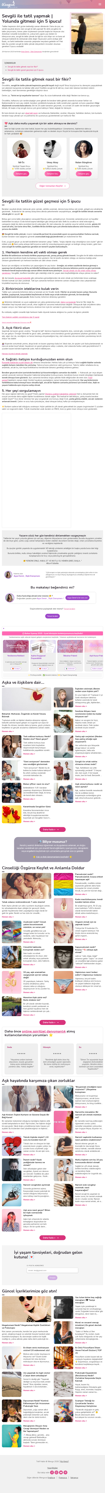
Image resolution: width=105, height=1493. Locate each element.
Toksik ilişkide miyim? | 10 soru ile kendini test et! (36, 1138)
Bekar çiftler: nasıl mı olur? (36, 784)
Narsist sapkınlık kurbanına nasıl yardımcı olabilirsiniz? (88, 1138)
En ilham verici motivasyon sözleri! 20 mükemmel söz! (36, 1349)
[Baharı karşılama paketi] (70, 646)
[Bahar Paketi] (16, 646)
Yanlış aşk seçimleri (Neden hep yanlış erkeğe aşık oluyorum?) (88, 739)
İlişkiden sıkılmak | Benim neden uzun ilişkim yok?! (87, 690)
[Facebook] (52, 1472)
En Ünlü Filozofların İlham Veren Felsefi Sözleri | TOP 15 (88, 1350)
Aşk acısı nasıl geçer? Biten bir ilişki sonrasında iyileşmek (36, 1213)
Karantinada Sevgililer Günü (37, 806)
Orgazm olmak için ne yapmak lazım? (85, 923)
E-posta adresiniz (35, 1265)
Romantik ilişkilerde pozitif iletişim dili (17, 362)
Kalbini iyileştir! (97, 669)
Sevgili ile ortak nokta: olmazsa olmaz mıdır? (86, 763)
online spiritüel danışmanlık (44, 1031)
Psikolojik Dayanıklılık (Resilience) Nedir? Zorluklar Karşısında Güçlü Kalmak (88, 1377)
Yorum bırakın (52, 616)
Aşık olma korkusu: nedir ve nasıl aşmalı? (88, 785)
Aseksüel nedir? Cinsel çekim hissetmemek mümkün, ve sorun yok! (34, 925)
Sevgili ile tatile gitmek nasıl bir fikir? (23, 67)
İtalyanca (74, 1478)
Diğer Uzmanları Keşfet (51, 186)
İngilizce (51, 1478)
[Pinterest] (65, 1472)
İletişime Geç (52, 174)
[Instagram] (56, 1472)
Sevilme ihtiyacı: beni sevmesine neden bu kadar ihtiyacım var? (88, 714)
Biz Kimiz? (64, 1461)
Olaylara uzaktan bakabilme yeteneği (60, 394)
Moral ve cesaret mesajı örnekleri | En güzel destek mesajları (88, 1325)
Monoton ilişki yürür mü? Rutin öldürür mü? (35, 999)
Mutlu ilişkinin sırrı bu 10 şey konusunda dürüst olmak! (89, 1161)
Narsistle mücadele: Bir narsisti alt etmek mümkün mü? (88, 1115)
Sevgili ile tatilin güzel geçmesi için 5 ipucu (25, 70)
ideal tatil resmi (31, 113)
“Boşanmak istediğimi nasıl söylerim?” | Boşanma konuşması (88, 1090)
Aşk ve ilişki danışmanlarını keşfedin (52, 857)
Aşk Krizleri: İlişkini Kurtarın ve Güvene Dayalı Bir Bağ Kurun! (25, 1116)
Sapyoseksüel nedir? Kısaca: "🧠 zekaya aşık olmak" (86, 950)
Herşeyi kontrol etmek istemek (15, 354)
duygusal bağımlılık (22, 278)
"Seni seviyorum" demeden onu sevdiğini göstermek (36, 763)
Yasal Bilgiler (52, 1468)
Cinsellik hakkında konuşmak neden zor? (33, 948)
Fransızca (63, 1478)
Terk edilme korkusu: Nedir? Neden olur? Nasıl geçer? (37, 738)
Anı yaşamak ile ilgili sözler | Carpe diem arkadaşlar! (36, 1374)
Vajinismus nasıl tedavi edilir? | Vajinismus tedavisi (88, 973)
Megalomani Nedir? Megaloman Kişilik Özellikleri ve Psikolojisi (26, 1326)
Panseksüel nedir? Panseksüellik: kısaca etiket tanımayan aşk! (89, 877)
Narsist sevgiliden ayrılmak (36, 1185)
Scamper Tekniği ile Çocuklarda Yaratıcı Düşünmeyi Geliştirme (86, 1403)
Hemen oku (7, 731)
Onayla (52, 1278)
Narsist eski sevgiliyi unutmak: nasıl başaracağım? (85, 1188)
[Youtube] (61, 1472)
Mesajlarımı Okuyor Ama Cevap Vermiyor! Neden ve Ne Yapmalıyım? (36, 1428)
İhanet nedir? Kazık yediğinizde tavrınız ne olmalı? (34, 1162)
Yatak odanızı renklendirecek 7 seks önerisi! (23, 902)
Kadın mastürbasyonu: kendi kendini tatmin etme (89, 900)
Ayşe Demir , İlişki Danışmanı (31, 52)
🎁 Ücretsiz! (16, 669)
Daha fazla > (49, 829)
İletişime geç (21, 174)
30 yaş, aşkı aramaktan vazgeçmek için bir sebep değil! (35, 975)
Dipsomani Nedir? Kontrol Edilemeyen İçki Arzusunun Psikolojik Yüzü (36, 1403)
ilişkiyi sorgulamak (68, 302)
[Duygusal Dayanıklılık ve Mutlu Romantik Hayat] (43, 646)
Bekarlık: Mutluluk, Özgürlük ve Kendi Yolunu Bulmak (24, 715)
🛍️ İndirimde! (70, 669)
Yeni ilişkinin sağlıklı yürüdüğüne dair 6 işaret (20, 317)
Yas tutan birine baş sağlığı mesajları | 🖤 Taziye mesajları (88, 1300)
